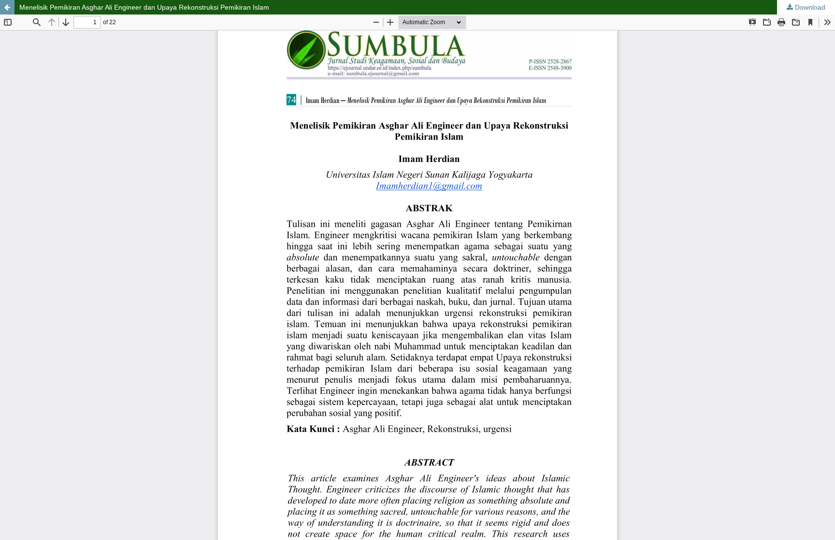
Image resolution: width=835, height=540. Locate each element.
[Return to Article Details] (7, 7)
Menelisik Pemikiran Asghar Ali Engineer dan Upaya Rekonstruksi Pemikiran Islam (144, 7)
